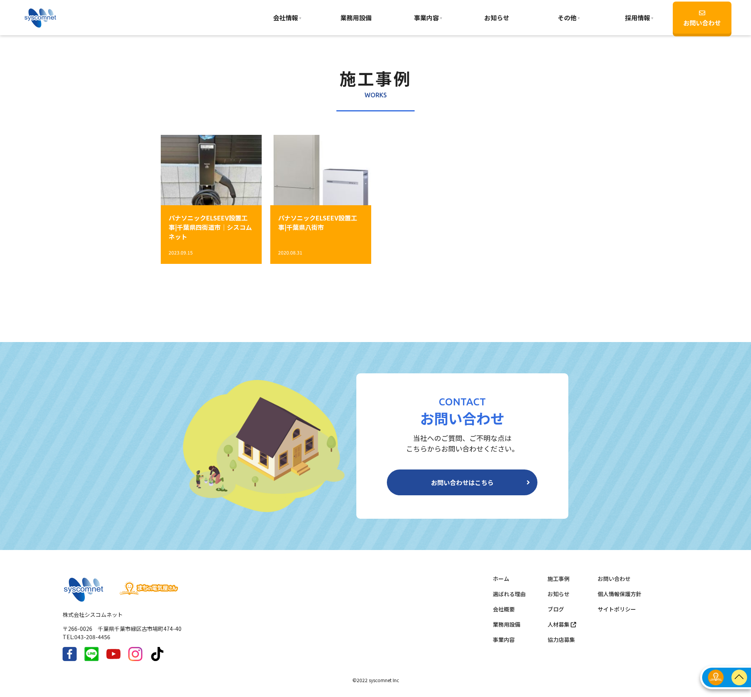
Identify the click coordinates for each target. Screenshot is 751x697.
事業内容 (426, 17)
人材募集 (559, 624)
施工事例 (559, 578)
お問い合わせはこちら (462, 482)
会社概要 (504, 609)
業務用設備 (356, 17)
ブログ (556, 609)
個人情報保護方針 (619, 594)
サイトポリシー (617, 609)
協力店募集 (561, 639)
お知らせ (496, 17)
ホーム (501, 578)
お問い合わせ (702, 22)
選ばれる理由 (509, 594)
